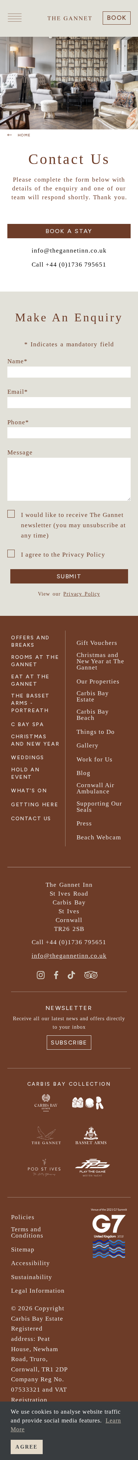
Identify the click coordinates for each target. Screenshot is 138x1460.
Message (20, 452)
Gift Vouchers (97, 643)
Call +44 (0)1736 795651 (69, 264)
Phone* (18, 422)
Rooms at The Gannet (35, 661)
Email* (17, 391)
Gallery (88, 745)
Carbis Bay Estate (93, 696)
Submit (69, 576)
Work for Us (95, 759)
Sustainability (31, 1277)
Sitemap (23, 1249)
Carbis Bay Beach (93, 714)
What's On (29, 791)
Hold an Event (25, 773)
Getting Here (34, 805)
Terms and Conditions (27, 1232)
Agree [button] (26, 1447)
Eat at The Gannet (30, 680)
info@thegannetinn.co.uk (69, 250)
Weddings (27, 757)
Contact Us (31, 818)
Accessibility (30, 1263)
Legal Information (38, 1291)
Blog (84, 773)
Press (84, 823)
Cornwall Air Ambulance (95, 788)
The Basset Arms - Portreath (30, 703)
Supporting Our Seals (99, 806)
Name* (17, 361)
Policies (23, 1217)
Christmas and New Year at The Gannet (100, 661)
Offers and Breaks (30, 641)
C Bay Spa (27, 724)
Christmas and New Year (35, 740)
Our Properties (98, 681)
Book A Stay (69, 231)
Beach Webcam (99, 837)
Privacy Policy (81, 594)
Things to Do (96, 732)
